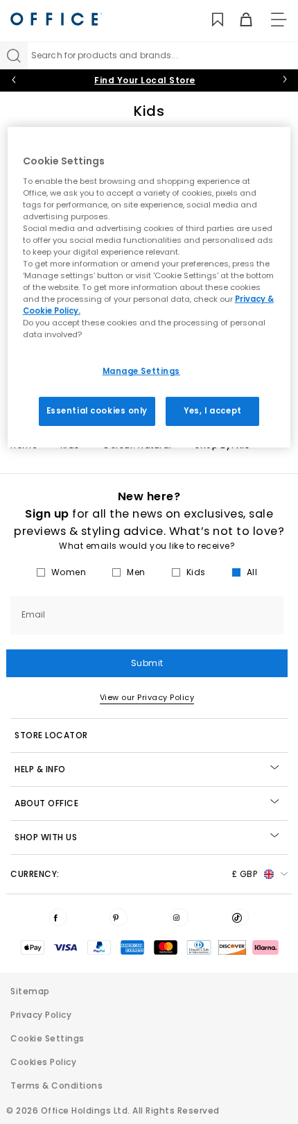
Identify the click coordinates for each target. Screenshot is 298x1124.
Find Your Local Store (144, 80)
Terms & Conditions (56, 1085)
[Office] (56, 19)
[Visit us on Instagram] (179, 917)
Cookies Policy (43, 1062)
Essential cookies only (97, 410)
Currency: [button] (133, 874)
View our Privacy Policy (147, 697)
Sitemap (30, 991)
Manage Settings (142, 371)
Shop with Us (46, 837)
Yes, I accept (212, 410)
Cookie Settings (47, 1038)
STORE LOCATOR (51, 735)
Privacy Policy (40, 1015)
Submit (147, 663)
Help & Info (40, 769)
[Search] (14, 55)
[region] (149, 287)
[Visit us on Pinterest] (118, 917)
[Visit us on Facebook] (58, 917)
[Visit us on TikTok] (240, 917)
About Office (46, 803)
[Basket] (238, 19)
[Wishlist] (209, 19)
